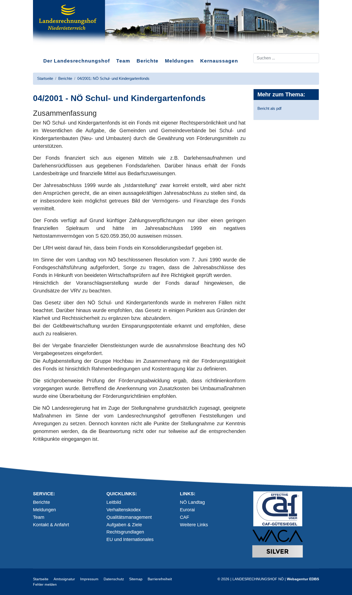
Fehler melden (45, 584)
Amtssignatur (64, 579)
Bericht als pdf (269, 108)
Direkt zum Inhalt (52, 49)
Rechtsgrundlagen (125, 532)
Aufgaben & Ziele (124, 524)
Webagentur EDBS (303, 579)
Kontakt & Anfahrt (51, 524)
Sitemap (136, 579)
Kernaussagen (219, 61)
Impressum (89, 579)
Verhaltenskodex (123, 509)
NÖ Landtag (192, 502)
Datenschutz (114, 579)
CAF (184, 517)
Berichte (147, 61)
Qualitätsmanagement (129, 517)
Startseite (40, 579)
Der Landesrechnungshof (76, 61)
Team (123, 61)
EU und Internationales (130, 539)
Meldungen (179, 61)
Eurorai (187, 509)
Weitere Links (194, 524)
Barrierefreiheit (160, 579)
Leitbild (113, 502)
